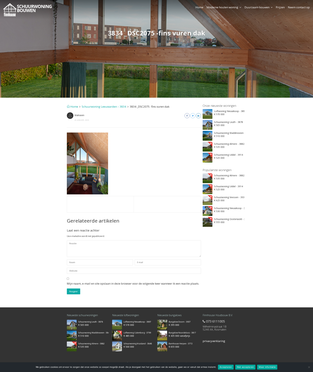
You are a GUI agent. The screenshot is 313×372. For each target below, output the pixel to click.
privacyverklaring (214, 341)
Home (199, 7)
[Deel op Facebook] (187, 115)
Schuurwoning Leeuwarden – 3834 (104, 106)
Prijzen (280, 7)
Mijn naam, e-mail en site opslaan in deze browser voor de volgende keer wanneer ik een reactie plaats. (133, 283)
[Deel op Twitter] (192, 115)
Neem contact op (299, 7)
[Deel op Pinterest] (198, 115)
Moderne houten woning (222, 7)
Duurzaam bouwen (257, 7)
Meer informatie (267, 367)
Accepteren (226, 367)
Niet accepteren (245, 367)
